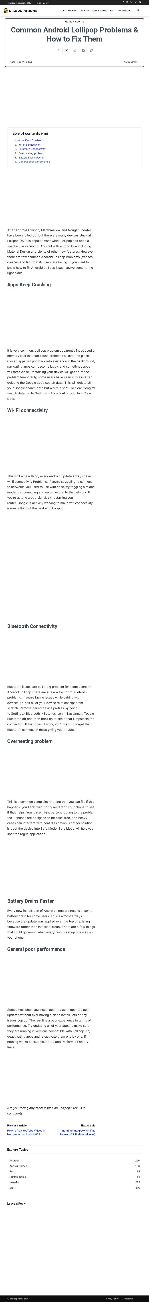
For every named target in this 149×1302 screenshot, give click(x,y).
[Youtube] (140, 3)
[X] (131, 3)
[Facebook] (123, 3)
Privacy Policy (111, 1298)
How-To (79, 21)
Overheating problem (31, 153)
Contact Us (127, 1298)
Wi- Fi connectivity (30, 144)
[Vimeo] (135, 3)
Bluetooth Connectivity (32, 148)
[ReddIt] (74, 50)
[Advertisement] (74, 94)
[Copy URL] (91, 50)
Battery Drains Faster (31, 157)
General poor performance (34, 161)
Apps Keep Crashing (30, 140)
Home (68, 21)
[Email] (82, 50)
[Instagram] (127, 3)
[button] (138, 10)
